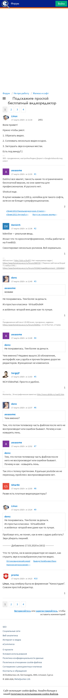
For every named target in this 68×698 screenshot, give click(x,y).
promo (15, 575)
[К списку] (9, 99)
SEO (4, 626)
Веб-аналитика (10, 635)
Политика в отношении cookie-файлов (22, 662)
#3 (35, 281)
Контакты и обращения (15, 670)
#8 (35, 488)
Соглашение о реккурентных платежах (22, 666)
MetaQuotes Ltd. (22, 679)
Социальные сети (11, 631)
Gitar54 (15, 484)
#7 (35, 446)
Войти (61, 4)
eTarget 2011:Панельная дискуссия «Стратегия (26, 211)
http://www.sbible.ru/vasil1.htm (50, 394)
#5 (35, 376)
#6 (35, 407)
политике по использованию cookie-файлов (34, 693)
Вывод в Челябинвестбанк (44, 561)
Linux (14, 116)
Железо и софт (41, 93)
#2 (35, 228)
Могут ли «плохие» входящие (45, 214)
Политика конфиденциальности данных (23, 658)
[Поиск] (52, 4)
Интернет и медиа (12, 639)
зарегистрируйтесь (46, 610)
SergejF (15, 373)
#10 (35, 578)
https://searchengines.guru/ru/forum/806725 (21, 263)
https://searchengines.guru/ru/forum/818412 (21, 325)
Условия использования (15, 653)
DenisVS (15, 224)
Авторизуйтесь (22, 610)
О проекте (8, 649)
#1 (35, 174)
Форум (6, 93)
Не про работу (21, 93)
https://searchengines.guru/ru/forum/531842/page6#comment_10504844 (33, 268)
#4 (35, 337)
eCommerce (9, 644)
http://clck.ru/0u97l (22, 260)
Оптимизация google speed (18, 561)
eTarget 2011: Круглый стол (17, 214)
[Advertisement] (34, 16)
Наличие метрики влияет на (18, 564)
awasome (16, 170)
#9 (35, 509)
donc (14, 277)
